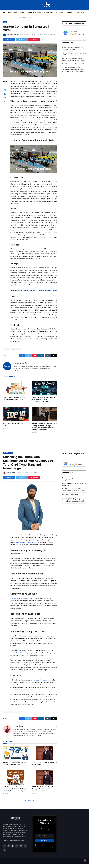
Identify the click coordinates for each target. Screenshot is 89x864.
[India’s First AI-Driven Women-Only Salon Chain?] (44, 753)
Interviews (69, 12)
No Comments (43, 34)
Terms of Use (60, 861)
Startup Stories (34, 12)
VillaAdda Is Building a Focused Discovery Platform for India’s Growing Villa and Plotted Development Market (73, 69)
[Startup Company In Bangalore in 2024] (30, 76)
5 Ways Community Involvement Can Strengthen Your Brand (14, 398)
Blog (9, 17)
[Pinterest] (5, 98)
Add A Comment (30, 439)
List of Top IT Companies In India (40, 290)
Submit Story (80, 12)
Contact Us (75, 861)
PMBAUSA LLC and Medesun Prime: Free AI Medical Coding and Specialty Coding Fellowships (15, 789)
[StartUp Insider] (44, 5)
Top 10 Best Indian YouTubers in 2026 (14, 424)
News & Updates (20, 12)
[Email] (5, 102)
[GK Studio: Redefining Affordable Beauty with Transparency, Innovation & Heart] (44, 777)
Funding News (48, 12)
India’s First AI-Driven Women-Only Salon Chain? (44, 763)
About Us (52, 861)
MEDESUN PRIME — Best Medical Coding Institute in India (15, 763)
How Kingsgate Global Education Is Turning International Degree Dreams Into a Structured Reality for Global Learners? (44, 426)
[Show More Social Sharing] (42, 39)
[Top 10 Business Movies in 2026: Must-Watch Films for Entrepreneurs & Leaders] (44, 388)
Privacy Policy (49, 847)
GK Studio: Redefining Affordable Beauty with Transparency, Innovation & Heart (44, 789)
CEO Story (59, 12)
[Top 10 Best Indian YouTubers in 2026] (16, 414)
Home (10, 12)
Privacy (68, 861)
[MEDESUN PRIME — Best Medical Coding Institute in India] (16, 753)
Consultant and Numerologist (12, 712)
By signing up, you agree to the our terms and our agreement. (45, 846)
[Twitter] (5, 90)
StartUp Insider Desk (13, 34)
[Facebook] (5, 86)
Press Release (8, 452)
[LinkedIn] (5, 94)
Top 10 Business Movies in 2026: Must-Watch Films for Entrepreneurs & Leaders (43, 399)
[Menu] (4, 12)
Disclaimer (83, 861)
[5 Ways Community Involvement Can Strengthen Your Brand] (16, 388)
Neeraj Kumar (11, 472)
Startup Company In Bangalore (13, 349)
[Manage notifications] (85, 860)
